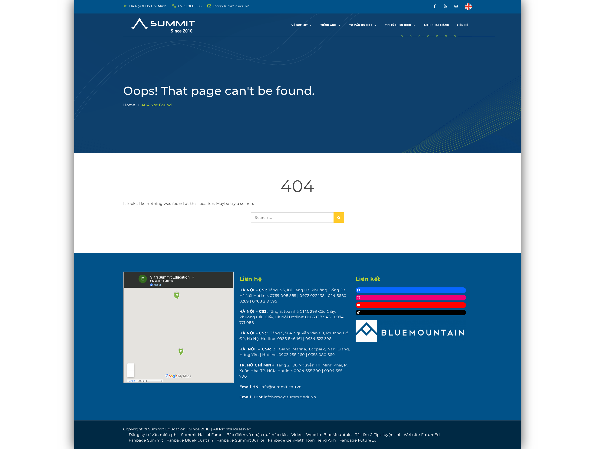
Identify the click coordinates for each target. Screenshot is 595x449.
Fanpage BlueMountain (190, 440)
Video (297, 434)
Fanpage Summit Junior (240, 440)
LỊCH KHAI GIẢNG (436, 25)
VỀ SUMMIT (299, 25)
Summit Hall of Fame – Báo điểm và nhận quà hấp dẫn (234, 434)
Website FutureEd (422, 434)
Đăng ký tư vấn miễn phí (153, 434)
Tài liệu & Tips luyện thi (377, 434)
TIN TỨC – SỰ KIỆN (398, 25)
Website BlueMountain (329, 434)
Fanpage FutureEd (358, 440)
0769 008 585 (190, 6)
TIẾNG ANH (328, 25)
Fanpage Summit (146, 440)
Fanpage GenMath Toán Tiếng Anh (302, 440)
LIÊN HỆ (462, 25)
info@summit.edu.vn (231, 6)
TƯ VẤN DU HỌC (360, 25)
